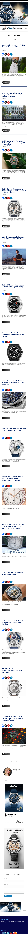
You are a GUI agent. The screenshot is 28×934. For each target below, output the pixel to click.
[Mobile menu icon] (26, 28)
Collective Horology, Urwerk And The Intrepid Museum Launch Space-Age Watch (13, 718)
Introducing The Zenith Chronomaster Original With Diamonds (12, 670)
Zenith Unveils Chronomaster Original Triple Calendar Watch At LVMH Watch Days (14, 190)
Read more (5, 82)
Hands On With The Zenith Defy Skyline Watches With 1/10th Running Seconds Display (13, 526)
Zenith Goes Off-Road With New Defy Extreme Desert (13, 573)
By (4, 50)
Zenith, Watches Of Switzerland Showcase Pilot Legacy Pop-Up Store (13, 286)
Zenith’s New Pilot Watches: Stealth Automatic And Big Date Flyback (13, 334)
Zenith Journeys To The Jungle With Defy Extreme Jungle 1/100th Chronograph (14, 142)
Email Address (7, 890)
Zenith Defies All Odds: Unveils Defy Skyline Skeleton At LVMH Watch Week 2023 (13, 382)
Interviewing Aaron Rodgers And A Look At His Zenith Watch (13, 238)
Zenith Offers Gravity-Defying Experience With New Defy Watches (12, 622)
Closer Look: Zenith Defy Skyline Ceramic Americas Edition (13, 46)
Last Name (6, 884)
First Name (6, 878)
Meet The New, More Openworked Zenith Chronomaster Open (14, 429)
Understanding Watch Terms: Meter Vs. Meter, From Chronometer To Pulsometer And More (13, 479)
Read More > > (15, 773)
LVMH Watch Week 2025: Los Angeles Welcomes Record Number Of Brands (12, 95)
